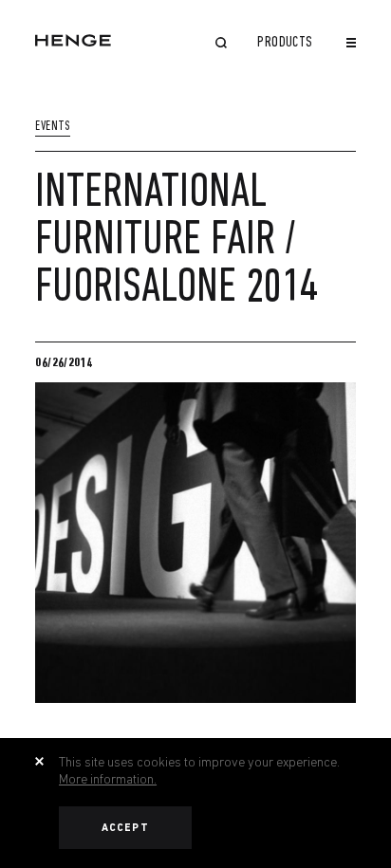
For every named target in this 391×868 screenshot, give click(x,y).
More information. (108, 778)
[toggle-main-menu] (351, 42)
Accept (125, 828)
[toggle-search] (221, 44)
